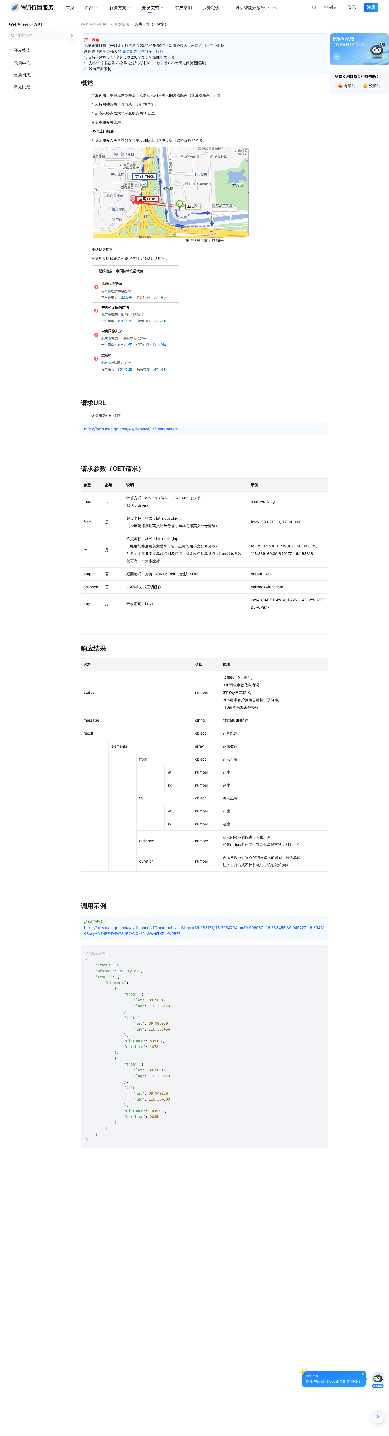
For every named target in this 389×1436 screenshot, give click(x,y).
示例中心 (22, 63)
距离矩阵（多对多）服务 (143, 51)
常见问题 (22, 86)
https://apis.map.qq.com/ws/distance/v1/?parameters (131, 429)
